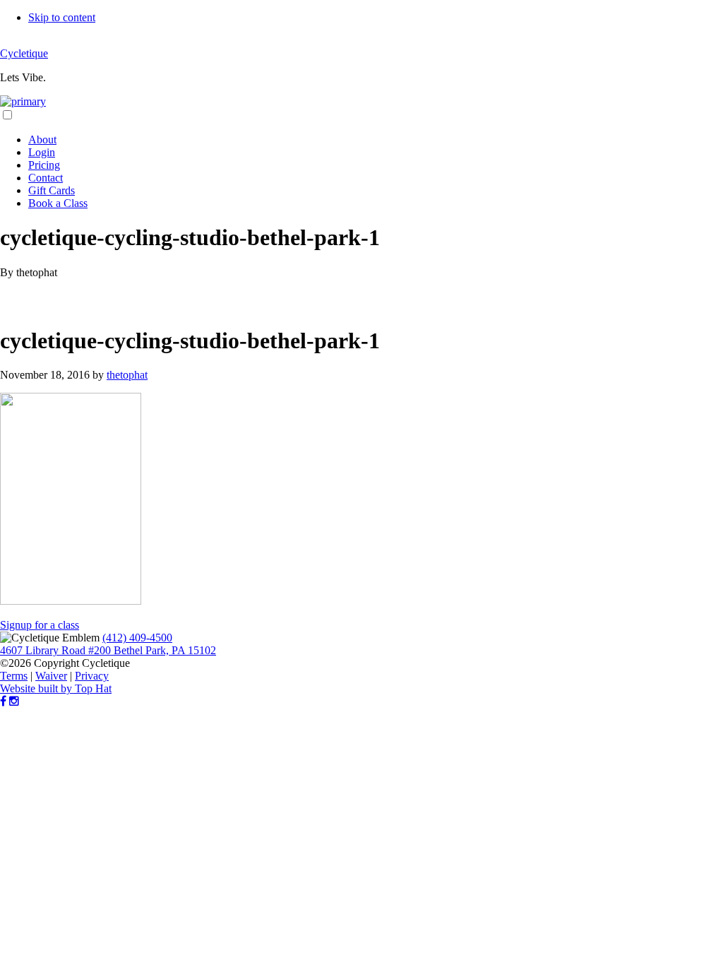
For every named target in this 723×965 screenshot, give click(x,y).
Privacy (92, 676)
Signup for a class (39, 625)
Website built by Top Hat (56, 688)
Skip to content (61, 17)
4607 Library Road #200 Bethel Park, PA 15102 (108, 650)
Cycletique (24, 53)
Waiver (51, 676)
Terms (14, 676)
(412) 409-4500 (137, 638)
